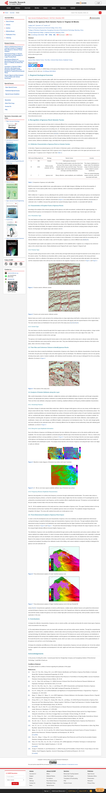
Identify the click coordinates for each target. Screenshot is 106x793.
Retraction (90, 780)
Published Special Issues (12, 90)
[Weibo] (21, 263)
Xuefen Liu (47, 25)
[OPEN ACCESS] (81, 2)
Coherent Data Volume (57, 60)
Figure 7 (50, 525)
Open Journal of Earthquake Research (38, 18)
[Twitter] (6, 263)
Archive (8, 28)
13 (75, 322)
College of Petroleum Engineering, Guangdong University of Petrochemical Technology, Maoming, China (56, 30)
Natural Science (10, 182)
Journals (27, 8)
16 (35, 608)
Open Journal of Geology (12, 121)
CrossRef (34, 734)
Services (63, 8)
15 (32, 608)
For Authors (50, 778)
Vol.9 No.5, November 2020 (57, 18)
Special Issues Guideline (12, 94)
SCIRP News (72, 791)
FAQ (6, 109)
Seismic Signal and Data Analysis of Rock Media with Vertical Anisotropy (14, 77)
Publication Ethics (92, 776)
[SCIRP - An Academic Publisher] (15, 2)
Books (37, 8)
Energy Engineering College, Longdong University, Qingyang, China (46, 32)
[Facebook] (11, 263)
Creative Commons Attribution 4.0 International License (65, 764)
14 (77, 322)
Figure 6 (43, 525)
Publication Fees (11, 34)
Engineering (9, 219)
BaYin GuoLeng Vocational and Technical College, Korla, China (45, 27)
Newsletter (8, 100)
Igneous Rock (31, 60)
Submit (72, 8)
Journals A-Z (32, 773)
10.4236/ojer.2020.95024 (37, 34)
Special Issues (50, 785)
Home (9, 8)
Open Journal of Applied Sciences (15, 238)
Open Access (91, 773)
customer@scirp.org (13, 273)
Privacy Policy (91, 783)
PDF (46, 34)
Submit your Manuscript (58, 791)
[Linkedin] (16, 263)
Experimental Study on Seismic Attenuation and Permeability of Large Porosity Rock (14, 55)
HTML (50, 34)
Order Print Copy (9, 103)
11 (70, 322)
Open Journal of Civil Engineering (15, 200)
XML (54, 34)
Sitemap (31, 780)
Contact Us (8, 106)
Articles (17, 8)
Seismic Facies (40, 60)
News (45, 8)
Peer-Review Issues (52, 780)
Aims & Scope (10, 21)
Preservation (91, 778)
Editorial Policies (51, 776)
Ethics (48, 773)
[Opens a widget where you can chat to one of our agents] (99, 790)
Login (98, 3)
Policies (90, 771)
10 (87, 239)
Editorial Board (10, 31)
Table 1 (60, 152)
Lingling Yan (31, 25)
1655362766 (11, 279)
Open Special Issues (11, 87)
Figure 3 (43, 358)
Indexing (8, 37)
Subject (31, 776)
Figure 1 (61, 199)
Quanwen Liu (39, 25)
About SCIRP (51, 771)
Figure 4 (44, 424)
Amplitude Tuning (67, 60)
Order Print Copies (68, 776)
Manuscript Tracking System (71, 773)
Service (66, 771)
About (54, 8)
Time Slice (47, 60)
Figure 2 (95, 260)
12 (72, 322)
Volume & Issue (68, 783)
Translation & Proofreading (71, 778)
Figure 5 (61, 437)
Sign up (46, 791)
